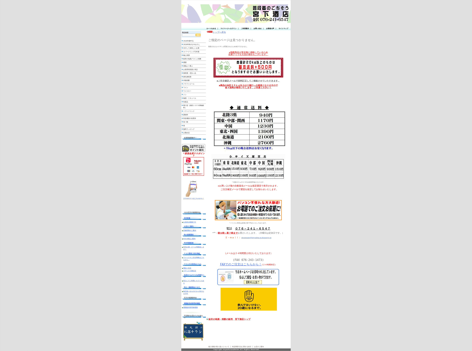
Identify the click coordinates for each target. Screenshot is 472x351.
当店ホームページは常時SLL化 (194, 275)
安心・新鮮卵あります (192, 287)
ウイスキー (187, 91)
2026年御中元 (188, 41)
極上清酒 (186, 55)
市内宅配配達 (188, 243)
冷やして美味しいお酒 (191, 48)
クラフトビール (189, 84)
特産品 (185, 102)
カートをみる (211, 28)
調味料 (185, 115)
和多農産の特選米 (189, 118)
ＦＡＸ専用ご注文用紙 (192, 253)
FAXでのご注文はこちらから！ (241, 264)
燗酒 (184, 62)
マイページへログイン (228, 28)
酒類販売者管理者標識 (192, 303)
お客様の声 (270, 28)
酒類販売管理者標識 (190, 307)
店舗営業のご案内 (189, 230)
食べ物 (185, 122)
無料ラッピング (188, 129)
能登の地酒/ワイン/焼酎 (192, 59)
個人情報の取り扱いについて (218, 347)
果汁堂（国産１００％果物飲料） (193, 107)
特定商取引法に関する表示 (241, 347)
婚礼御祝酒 (187, 77)
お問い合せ (258, 28)
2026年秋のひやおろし (191, 44)
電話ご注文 (187, 268)
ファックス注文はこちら (192, 264)
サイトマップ (283, 28)
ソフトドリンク (188, 111)
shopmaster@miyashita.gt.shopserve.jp (256, 238)
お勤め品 (186, 133)
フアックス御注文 (189, 271)
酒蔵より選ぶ (188, 66)
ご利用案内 (245, 28)
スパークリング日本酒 (191, 52)
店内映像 (187, 218)
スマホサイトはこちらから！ (193, 198)
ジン (184, 95)
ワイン (185, 87)
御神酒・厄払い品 (189, 73)
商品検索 (185, 32)
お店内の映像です (189, 222)
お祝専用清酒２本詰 (190, 69)
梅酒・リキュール (189, 98)
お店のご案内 (188, 226)
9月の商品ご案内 (189, 239)
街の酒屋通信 (188, 235)
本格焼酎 (186, 80)
